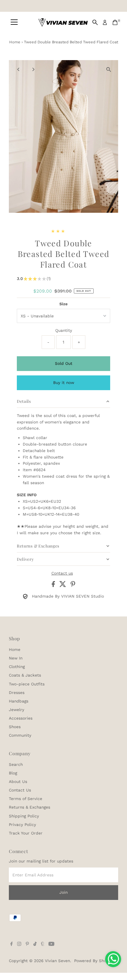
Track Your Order (26, 833)
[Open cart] (115, 22)
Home (14, 42)
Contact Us (20, 790)
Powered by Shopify (94, 960)
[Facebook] (11, 944)
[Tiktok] (35, 944)
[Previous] (18, 69)
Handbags (18, 701)
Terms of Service (25, 798)
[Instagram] (19, 944)
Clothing (17, 666)
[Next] (33, 69)
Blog (13, 773)
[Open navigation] (14, 22)
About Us (18, 781)
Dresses (17, 692)
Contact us (62, 573)
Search (16, 764)
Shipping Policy (24, 816)
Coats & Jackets (25, 675)
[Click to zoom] (108, 69)
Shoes (15, 726)
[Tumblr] (43, 944)
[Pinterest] (27, 944)
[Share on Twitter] (63, 585)
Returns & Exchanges (29, 807)
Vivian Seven (57, 960)
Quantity (63, 330)
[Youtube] (51, 944)
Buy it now (63, 382)
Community (20, 735)
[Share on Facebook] (54, 585)
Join (63, 892)
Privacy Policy (22, 824)
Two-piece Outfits (27, 684)
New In (15, 658)
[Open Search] (95, 22)
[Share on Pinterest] (73, 585)
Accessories (20, 718)
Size (63, 303)
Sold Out (63, 363)
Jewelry (16, 709)
